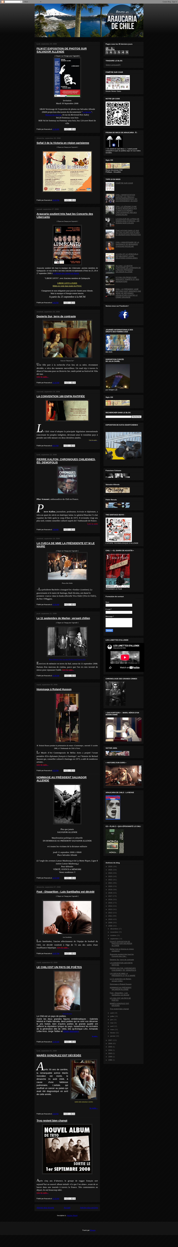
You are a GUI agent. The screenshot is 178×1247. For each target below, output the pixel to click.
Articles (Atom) (72, 1215)
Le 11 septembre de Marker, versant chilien (63, 618)
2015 (110, 903)
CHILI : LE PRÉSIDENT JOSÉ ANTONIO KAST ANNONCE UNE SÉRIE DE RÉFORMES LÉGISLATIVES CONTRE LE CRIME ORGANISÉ (128, 293)
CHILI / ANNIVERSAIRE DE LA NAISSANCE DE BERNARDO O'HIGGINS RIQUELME (127, 244)
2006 (110, 1043)
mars (112, 1029)
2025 (110, 870)
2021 (110, 883)
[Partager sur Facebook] (72, 129)
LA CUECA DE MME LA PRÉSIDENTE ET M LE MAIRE (122, 975)
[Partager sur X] (70, 129)
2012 (110, 913)
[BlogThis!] (67, 129)
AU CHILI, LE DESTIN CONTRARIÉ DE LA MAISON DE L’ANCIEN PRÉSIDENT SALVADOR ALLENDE (128, 269)
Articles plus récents (45, 1208)
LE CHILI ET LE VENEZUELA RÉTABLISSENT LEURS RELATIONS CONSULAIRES (127, 256)
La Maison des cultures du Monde (66, 273)
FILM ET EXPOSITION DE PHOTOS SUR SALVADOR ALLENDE (62, 50)
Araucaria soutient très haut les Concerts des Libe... (122, 955)
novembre (114, 932)
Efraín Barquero (71, 1031)
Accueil (67, 1208)
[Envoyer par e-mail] (65, 129)
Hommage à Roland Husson (54, 689)
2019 (110, 890)
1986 (110, 1060)
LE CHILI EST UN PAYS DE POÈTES (59, 967)
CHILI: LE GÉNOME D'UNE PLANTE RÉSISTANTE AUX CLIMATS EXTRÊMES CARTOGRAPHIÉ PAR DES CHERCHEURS (126, 211)
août (112, 1013)
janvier (113, 1036)
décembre (114, 929)
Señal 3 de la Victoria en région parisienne (63, 142)
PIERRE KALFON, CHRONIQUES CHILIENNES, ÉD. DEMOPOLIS (123, 969)
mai (112, 1023)
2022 (110, 880)
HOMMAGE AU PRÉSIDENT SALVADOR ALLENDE (121, 989)
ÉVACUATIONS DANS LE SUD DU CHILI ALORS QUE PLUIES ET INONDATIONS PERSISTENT (128, 233)
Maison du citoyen (53, 115)
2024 (110, 873)
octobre (113, 935)
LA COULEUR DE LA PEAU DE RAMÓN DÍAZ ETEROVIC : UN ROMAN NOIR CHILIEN (127, 221)
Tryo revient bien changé (52, 1120)
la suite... (95, 1036)
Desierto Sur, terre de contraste (56, 316)
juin (111, 1020)
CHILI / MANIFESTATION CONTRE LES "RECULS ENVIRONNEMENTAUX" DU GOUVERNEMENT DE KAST (127, 198)
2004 (110, 1050)
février (113, 1033)
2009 (110, 923)
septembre (114, 939)
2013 (110, 909)
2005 (110, 1047)
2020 (110, 886)
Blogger (92, 1230)
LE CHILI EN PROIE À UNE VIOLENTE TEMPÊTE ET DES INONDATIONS (127, 279)
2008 (110, 926)
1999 (110, 1057)
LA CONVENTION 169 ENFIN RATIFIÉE (61, 396)
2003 (110, 1053)
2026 (110, 866)
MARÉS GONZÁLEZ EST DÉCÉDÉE (59, 1055)
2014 (110, 906)
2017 (110, 896)
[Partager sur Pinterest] (74, 129)
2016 (110, 899)
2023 (110, 876)
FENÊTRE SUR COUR (124, 183)
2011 (110, 916)
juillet (112, 1016)
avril (112, 1026)
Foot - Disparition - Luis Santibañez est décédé (65, 891)
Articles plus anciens (89, 1208)
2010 (110, 919)
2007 (110, 1040)
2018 (110, 893)
